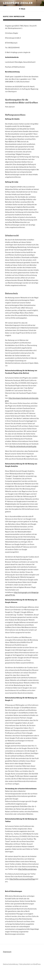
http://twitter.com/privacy (27, 869)
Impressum (7, 952)
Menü (23, 9)
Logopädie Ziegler (18, 3)
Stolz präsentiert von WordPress (30, 964)
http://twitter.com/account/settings (22, 879)
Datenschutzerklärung (10, 964)
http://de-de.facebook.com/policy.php (22, 446)
